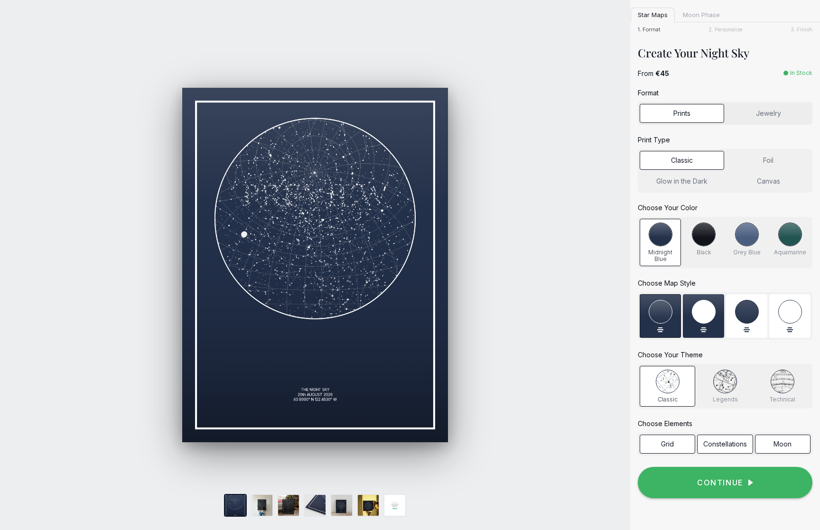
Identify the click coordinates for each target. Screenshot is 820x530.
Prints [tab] (681, 113)
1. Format (649, 30)
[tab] (660, 243)
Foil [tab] (768, 160)
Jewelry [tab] (768, 113)
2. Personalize (725, 30)
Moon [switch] (782, 444)
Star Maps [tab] (653, 15)
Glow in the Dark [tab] (682, 181)
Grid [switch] (667, 444)
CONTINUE (720, 482)
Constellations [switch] (725, 444)
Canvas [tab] (768, 181)
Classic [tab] (682, 160)
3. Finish (801, 30)
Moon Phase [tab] (701, 15)
